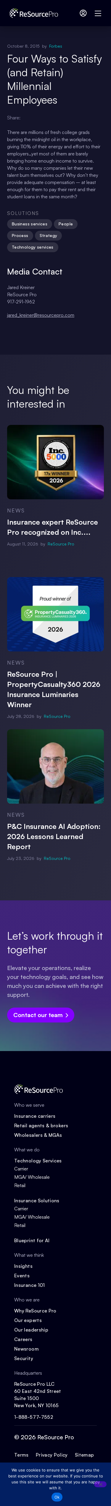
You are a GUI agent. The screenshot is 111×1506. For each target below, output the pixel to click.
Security (23, 1358)
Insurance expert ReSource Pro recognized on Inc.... (52, 527)
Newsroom (26, 1349)
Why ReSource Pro (35, 1311)
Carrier (21, 1169)
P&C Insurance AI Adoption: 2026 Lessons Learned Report (54, 836)
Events (22, 1276)
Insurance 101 (29, 1285)
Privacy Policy (52, 1455)
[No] (100, 1484)
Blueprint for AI (32, 1240)
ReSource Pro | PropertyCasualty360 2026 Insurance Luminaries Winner (53, 689)
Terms (21, 1455)
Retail (19, 1185)
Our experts (28, 1320)
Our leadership (31, 1330)
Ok (57, 1497)
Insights (23, 1266)
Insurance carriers (34, 1116)
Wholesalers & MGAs (38, 1135)
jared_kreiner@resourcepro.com (40, 315)
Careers (23, 1339)
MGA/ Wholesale (32, 1177)
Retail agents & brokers (41, 1125)
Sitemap (84, 1455)
